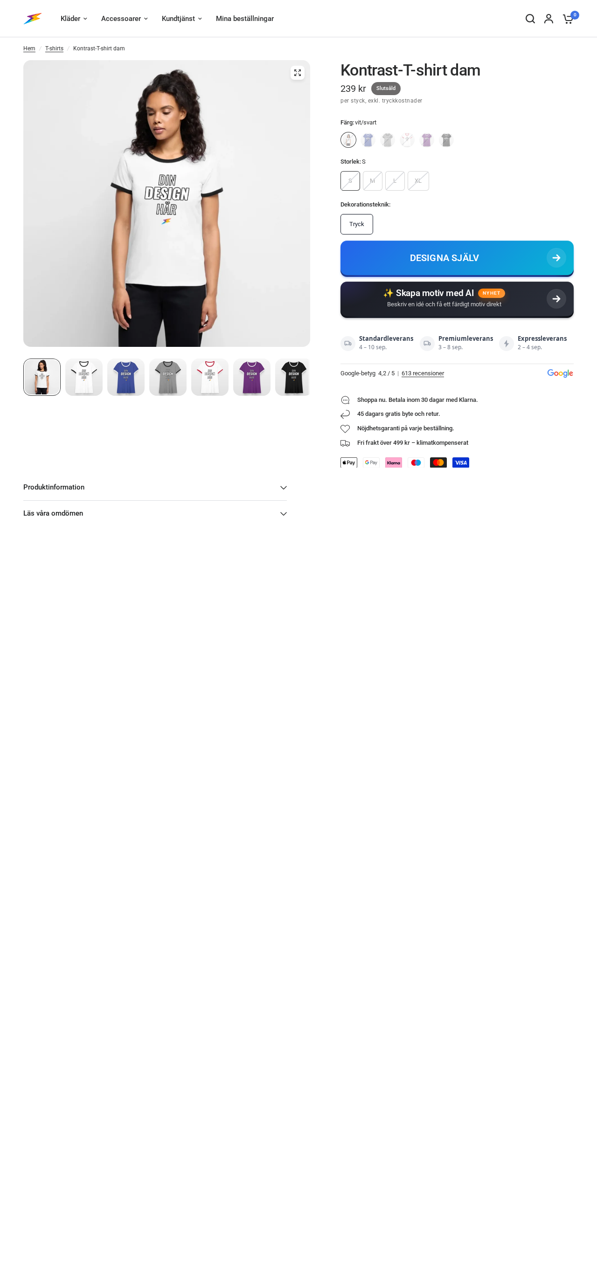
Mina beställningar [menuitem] (245, 18)
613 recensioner (423, 373)
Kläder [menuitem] (70, 18)
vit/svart (348, 139)
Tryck (356, 224)
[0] (566, 18)
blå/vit (368, 139)
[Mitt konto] (549, 18)
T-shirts (54, 48)
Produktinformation (53, 487)
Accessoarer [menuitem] (121, 18)
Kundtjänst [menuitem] (178, 18)
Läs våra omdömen (53, 513)
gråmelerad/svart (387, 139)
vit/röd (407, 139)
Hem (29, 48)
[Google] (560, 374)
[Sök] (530, 18)
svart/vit (446, 139)
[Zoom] (298, 73)
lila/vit (426, 139)
